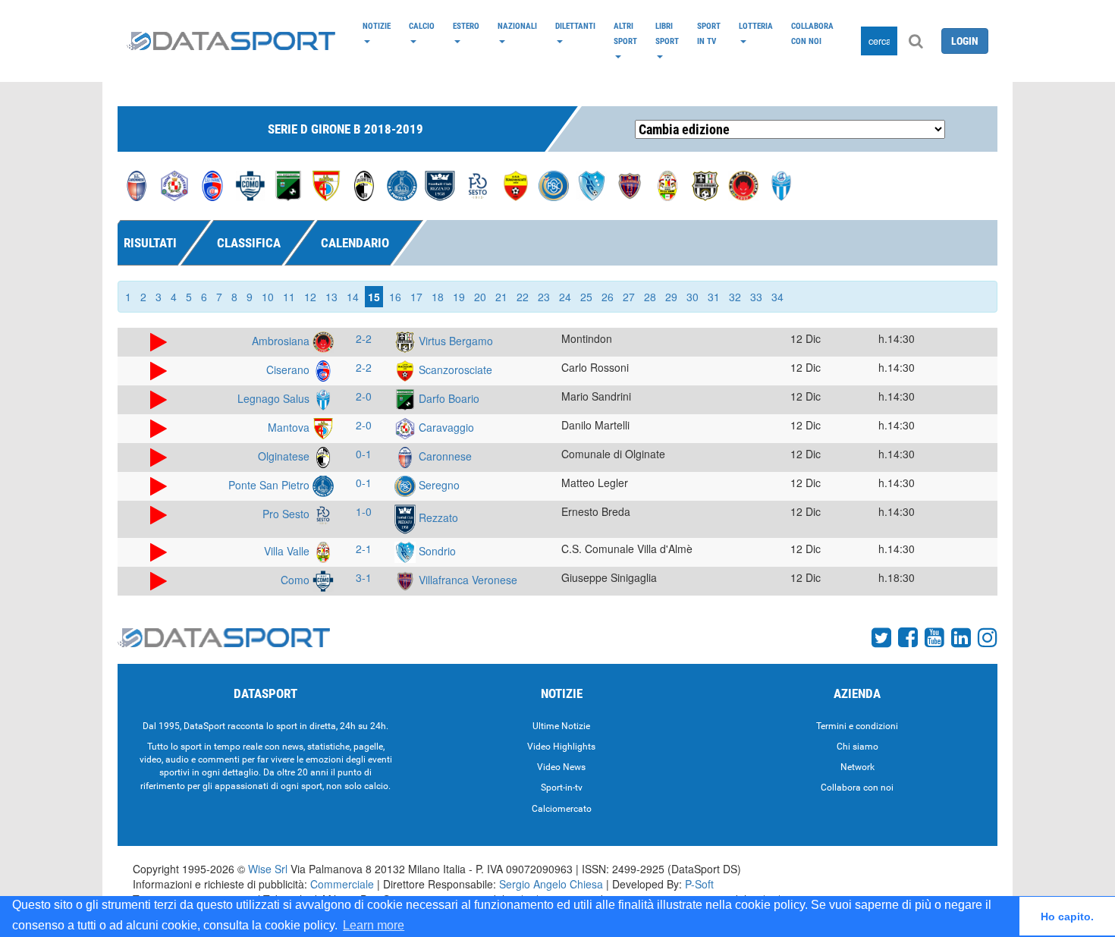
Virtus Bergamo (454, 340)
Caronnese (444, 456)
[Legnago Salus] (781, 184)
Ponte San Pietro (270, 484)
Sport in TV (709, 33)
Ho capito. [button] (1067, 916)
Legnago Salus (275, 398)
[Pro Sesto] (478, 184)
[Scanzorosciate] (516, 184)
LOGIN (964, 41)
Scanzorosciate (454, 369)
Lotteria (756, 25)
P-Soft (699, 883)
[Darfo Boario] (288, 184)
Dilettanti (575, 25)
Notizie (377, 25)
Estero (466, 25)
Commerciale (342, 883)
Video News (561, 767)
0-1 (364, 453)
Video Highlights (561, 746)
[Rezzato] (440, 184)
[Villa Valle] (667, 184)
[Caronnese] (136, 184)
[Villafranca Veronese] (630, 184)
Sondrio (436, 550)
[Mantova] (326, 184)
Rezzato (437, 517)
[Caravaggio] (174, 184)
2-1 (364, 548)
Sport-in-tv (562, 787)
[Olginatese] (364, 184)
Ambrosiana (282, 340)
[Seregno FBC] (554, 184)
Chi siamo (857, 746)
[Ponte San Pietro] (402, 184)
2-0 (364, 396)
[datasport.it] (231, 41)
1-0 (364, 511)
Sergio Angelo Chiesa (551, 883)
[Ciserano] (212, 184)
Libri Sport (667, 33)
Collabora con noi (812, 33)
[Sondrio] (592, 184)
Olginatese (285, 456)
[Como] (250, 184)
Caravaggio (445, 427)
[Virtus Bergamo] (705, 184)
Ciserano (289, 369)
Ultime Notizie (561, 726)
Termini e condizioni (857, 726)
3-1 (364, 577)
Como (297, 579)
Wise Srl (267, 868)
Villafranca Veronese (466, 579)
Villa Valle (288, 550)
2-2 (364, 338)
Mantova (290, 427)
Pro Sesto (287, 513)
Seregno (438, 484)
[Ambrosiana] (743, 184)
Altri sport (625, 33)
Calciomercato (562, 808)
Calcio (422, 25)
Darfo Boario (447, 398)
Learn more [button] (373, 925)
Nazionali (517, 25)
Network (857, 767)
